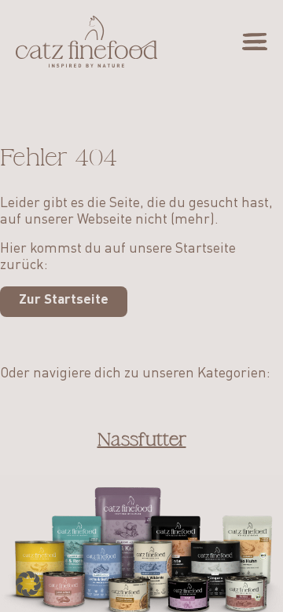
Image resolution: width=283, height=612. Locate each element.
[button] (28, 584)
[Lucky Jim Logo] (86, 41)
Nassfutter (141, 439)
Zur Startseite (63, 300)
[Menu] (254, 41)
